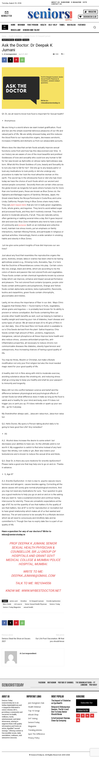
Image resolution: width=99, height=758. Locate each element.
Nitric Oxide (7, 604)
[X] (10, 59)
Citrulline (23, 601)
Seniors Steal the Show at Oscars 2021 (16, 639)
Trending (25, 40)
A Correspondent (10, 54)
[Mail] (92, 716)
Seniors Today (55, 604)
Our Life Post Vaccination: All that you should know (50, 639)
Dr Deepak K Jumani (37, 601)
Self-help (18, 40)
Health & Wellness (15, 36)
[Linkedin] (87, 716)
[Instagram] (83, 716)
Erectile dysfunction (53, 601)
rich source (18, 604)
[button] (94, 27)
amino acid (14, 601)
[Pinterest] (16, 59)
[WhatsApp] (22, 59)
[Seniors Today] (49, 14)
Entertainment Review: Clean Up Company (60, 719)
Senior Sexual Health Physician (36, 604)
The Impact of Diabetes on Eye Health (61, 701)
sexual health (28, 607)
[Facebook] (4, 59)
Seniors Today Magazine (12, 607)
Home (4, 36)
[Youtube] (78, 720)
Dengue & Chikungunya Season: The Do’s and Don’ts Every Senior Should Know (60, 711)
